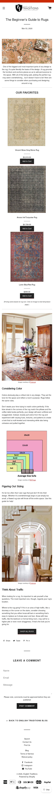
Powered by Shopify (27, 776)
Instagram (28, 765)
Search (27, 738)
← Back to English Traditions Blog (27, 720)
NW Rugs (33, 480)
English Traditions (30, 774)
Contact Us (27, 742)
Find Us (27, 745)
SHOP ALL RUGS (27, 631)
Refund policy (27, 757)
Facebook (28, 762)
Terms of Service (27, 753)
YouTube (28, 768)
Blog (27, 750)
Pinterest (33, 382)
